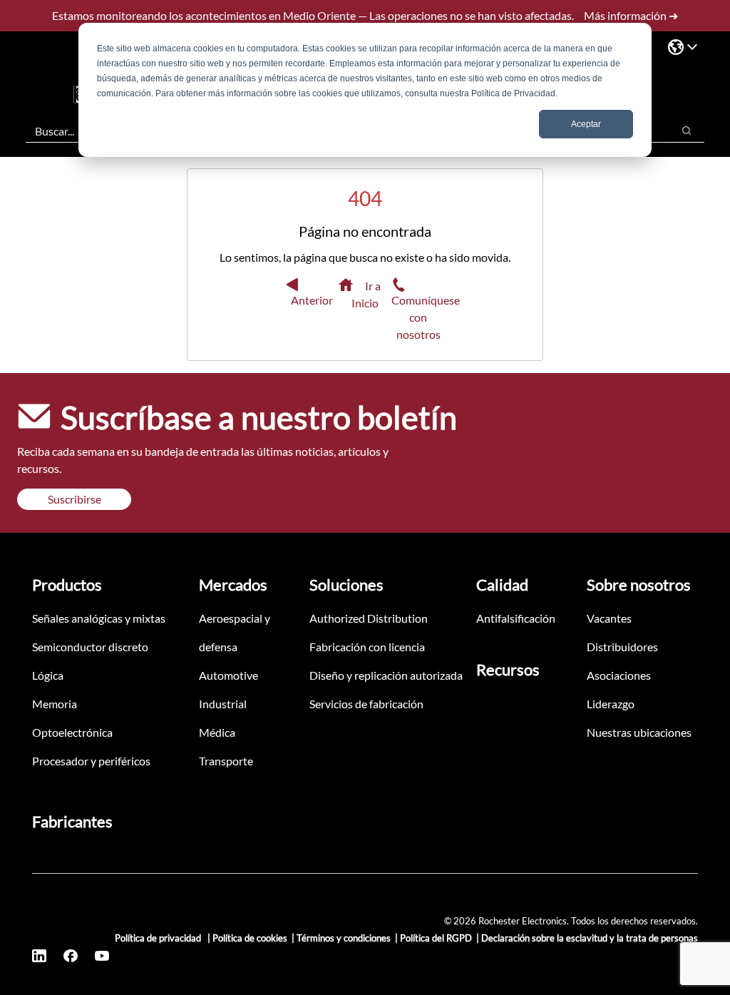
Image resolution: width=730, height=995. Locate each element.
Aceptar (586, 124)
